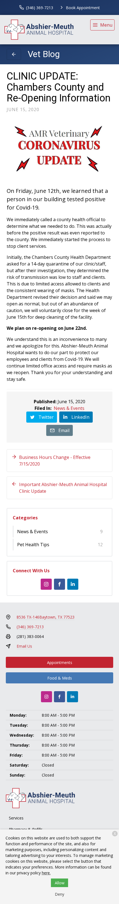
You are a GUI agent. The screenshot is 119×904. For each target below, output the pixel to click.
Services (16, 818)
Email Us (24, 646)
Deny (59, 894)
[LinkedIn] (72, 584)
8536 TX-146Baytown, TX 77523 (45, 617)
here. (46, 872)
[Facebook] (59, 584)
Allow (59, 882)
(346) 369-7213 (30, 626)
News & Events (69, 408)
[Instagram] (46, 584)
